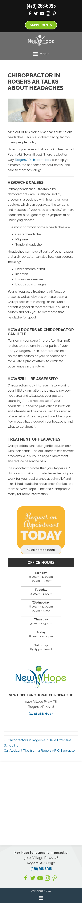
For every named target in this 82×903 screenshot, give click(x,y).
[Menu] (41, 898)
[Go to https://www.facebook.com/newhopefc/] (30, 14)
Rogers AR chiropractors (33, 160)
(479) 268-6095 (41, 5)
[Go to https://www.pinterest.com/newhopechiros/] (54, 14)
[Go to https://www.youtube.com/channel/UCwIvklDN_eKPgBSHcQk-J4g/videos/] (42, 14)
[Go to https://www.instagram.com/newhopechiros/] (48, 14)
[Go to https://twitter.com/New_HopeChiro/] (36, 14)
